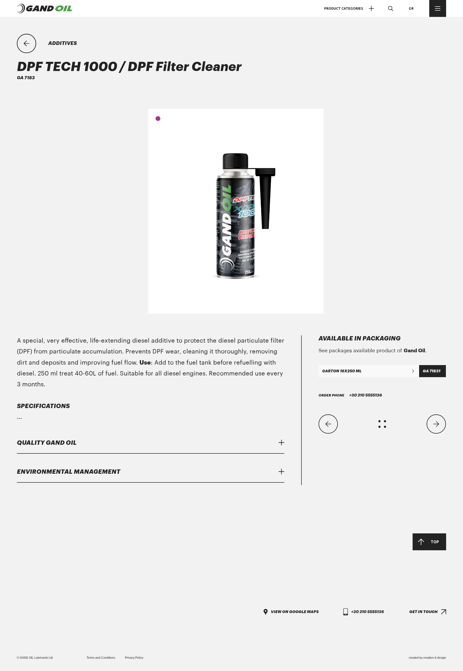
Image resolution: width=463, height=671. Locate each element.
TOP (435, 542)
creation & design (434, 657)
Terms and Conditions (101, 657)
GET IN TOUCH (423, 612)
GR (411, 8)
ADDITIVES (62, 43)
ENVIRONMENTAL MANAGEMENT (68, 472)
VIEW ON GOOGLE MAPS (295, 612)
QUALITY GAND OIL (47, 443)
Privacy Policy (134, 657)
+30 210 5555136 (350, 395)
